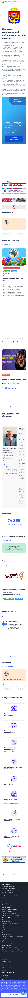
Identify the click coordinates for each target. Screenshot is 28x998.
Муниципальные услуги (9, 913)
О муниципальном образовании (11, 895)
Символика (5, 897)
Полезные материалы (8, 890)
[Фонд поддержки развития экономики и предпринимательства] (14, 576)
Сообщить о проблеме (14, 138)
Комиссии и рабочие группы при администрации (11, 944)
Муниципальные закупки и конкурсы (12, 936)
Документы (5, 929)
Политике (18, 989)
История (4, 901)
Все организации (7, 666)
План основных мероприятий (10, 942)
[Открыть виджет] (24, 992)
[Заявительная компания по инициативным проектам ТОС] (14, 256)
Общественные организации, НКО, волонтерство (12, 952)
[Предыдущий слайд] (3, 162)
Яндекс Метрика (6, 983)
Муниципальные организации (11, 927)
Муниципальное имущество (10, 923)
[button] (3, 233)
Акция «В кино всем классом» (14, 379)
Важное (14, 271)
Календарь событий (8, 886)
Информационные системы (10, 938)
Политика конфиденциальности (8, 976)
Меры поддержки (7, 911)
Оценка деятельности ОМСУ (10, 949)
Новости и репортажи (8, 888)
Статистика (5, 931)
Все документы (7, 617)
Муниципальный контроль (10, 940)
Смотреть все (6, 540)
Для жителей (6, 884)
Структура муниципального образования (10, 920)
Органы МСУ (6, 918)
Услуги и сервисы (7, 892)
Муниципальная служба (9, 925)
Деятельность (6, 907)
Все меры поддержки (8, 565)
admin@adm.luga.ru (8, 972)
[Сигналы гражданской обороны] (14, 859)
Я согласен (14, 994)
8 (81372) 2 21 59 (6, 967)
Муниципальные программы (10, 915)
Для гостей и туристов (8, 905)
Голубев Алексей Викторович (9, 449)
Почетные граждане (8, 899)
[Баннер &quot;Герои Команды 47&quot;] (14, 207)
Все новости (6, 244)
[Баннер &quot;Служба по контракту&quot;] (14, 200)
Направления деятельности (10, 909)
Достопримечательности (9, 903)
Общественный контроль (9, 947)
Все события (6, 346)
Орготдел (7, 271)
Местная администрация (11, 268)
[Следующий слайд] (25, 162)
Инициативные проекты (9, 955)
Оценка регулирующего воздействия (9, 933)
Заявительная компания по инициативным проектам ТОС (13, 278)
